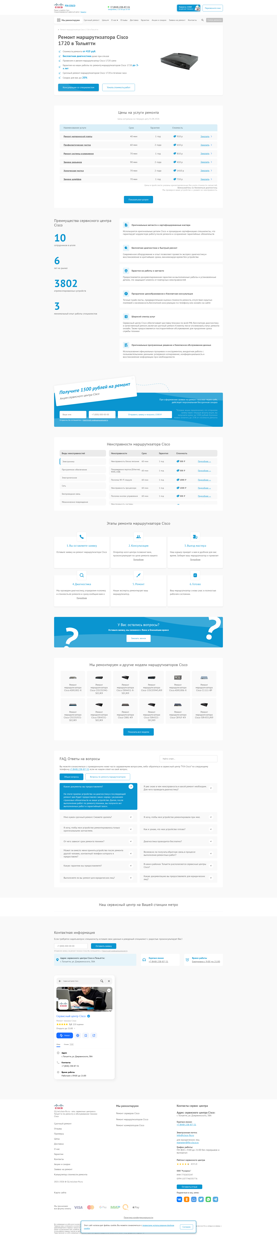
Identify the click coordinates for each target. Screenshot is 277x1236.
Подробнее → (204, 461)
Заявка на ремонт (177, 20)
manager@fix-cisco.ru (188, 1142)
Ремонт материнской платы (78, 136)
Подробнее (138, 559)
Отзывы (123, 20)
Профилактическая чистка (77, 144)
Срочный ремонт (91, 20)
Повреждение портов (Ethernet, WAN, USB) (125, 470)
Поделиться (179, 1199)
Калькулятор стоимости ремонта (70, 1174)
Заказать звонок (138, 638)
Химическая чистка (74, 170)
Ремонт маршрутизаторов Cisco (132, 1119)
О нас (113, 20)
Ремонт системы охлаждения (79, 153)
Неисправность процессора (123, 488)
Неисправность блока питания (125, 461)
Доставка (134, 20)
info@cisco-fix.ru (185, 1135)
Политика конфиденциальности (138, 1217)
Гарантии (145, 20)
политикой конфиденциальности (95, 420)
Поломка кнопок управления (124, 496)
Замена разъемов (73, 162)
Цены (104, 20)
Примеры (59, 1133)
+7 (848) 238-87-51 (120, 7)
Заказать (205, 136)
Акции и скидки (159, 20)
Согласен (187, 1227)
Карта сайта (60, 1192)
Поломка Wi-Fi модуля (121, 480)
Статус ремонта (214, 20)
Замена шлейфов (72, 179)
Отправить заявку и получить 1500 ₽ (145, 414)
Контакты (192, 20)
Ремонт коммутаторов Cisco (130, 1125)
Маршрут (67, 1035)
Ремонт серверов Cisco (128, 1113)
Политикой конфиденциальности (115, 951)
